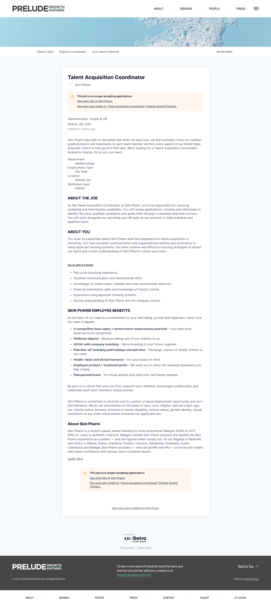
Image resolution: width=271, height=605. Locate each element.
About (29, 597)
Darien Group (251, 578)
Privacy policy (127, 547)
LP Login (240, 597)
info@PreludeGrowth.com (134, 574)
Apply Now (75, 459)
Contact (169, 597)
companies (72, 51)
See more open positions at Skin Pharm (135, 508)
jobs (45, 51)
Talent (204, 597)
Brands (64, 597)
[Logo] (38, 9)
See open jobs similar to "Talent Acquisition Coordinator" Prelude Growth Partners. (127, 106)
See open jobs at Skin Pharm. (95, 101)
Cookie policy (144, 547)
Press (134, 597)
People (99, 597)
